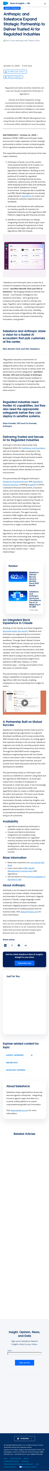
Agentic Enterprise (12, 8)
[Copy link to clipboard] (25, 945)
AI (32, 1055)
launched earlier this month (15, 631)
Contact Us (25, 1461)
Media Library (15, 77)
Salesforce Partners (15, 1070)
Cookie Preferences (10, 1467)
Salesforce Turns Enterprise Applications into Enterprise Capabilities (19, 1007)
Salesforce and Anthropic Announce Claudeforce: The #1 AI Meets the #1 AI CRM (35, 599)
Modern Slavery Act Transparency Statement (18, 1464)
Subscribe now (24, 963)
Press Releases (24, 1417)
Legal (5, 1458)
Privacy (26, 1458)
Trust (37, 1464)
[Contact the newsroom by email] (34, 1432)
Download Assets (16, 71)
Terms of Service (15, 1458)
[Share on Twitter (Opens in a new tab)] (12, 945)
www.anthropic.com (29, 911)
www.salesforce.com (19, 1110)
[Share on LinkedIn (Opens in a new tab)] (5, 945)
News (24, 1404)
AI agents (32, 484)
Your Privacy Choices (30, 1467)
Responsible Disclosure (11, 1461)
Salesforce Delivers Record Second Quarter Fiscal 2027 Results (34, 579)
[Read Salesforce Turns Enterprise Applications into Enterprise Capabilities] (14, 997)
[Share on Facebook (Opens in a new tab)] (18, 945)
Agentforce (27, 196)
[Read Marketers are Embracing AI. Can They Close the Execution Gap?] (24, 1293)
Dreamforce (12, 1063)
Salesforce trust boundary (33, 448)
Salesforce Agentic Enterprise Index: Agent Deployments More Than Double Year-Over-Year (24, 1034)
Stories (25, 1411)
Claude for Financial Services (15, 481)
